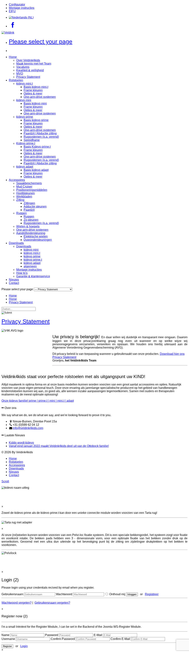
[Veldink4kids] (7, 32)
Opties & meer (33, 93)
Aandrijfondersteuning (30, 233)
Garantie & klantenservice (33, 276)
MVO (19, 73)
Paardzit (29, 209)
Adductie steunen (35, 206)
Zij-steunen (31, 219)
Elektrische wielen (36, 236)
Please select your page (40, 41)
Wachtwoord (64, 594)
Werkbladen (24, 196)
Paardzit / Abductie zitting (40, 133)
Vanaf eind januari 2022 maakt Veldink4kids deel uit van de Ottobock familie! (59, 446)
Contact (14, 282)
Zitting (20, 199)
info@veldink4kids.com (28, 428)
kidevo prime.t (33, 259)
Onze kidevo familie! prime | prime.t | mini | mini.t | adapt (37, 400)
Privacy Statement (28, 76)
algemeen (30, 266)
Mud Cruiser (24, 186)
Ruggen (21, 213)
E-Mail (98, 635)
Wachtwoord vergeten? (16, 602)
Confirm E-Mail (120, 638)
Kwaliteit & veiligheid (30, 70)
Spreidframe (32, 140)
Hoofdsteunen (25, 193)
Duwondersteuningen (38, 239)
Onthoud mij (117, 594)
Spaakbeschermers (29, 183)
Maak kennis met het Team (33, 63)
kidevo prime (24, 116)
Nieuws (14, 279)
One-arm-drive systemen (40, 96)
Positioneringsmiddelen (31, 189)
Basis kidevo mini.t (36, 86)
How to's (22, 273)
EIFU (12, 11)
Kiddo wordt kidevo (21, 442)
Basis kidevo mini (35, 103)
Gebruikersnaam (12, 594)
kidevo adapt (24, 166)
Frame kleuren (33, 90)
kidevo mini (23, 100)
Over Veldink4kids (28, 60)
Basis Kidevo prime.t (37, 146)
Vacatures (22, 66)
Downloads (16, 243)
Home (13, 57)
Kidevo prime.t (25, 143)
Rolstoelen (16, 80)
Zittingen (29, 203)
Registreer (152, 594)
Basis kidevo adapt (36, 170)
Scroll (5, 481)
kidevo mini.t (24, 83)
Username (8, 638)
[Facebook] (12, 26)
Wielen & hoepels (27, 226)
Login (24, 646)
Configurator (17, 4)
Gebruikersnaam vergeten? (52, 602)
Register (7, 646)
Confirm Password (63, 638)
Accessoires (17, 179)
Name (5, 635)
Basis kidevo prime (36, 120)
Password (51, 635)
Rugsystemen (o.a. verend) (41, 136)
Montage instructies (21, 7)
